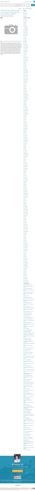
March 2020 (25, 106)
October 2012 (25, 212)
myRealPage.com (17, 485)
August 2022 (25, 76)
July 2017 (24, 144)
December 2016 (25, 153)
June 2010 (24, 253)
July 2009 (24, 269)
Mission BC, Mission (26, 404)
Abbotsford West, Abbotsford (27, 288)
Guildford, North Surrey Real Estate (28, 382)
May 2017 (24, 147)
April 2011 (24, 238)
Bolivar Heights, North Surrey (27, 302)
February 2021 (25, 91)
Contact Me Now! (17, 470)
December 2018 (25, 125)
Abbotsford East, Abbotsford (27, 284)
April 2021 (24, 88)
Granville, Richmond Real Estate (27, 375)
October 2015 (25, 166)
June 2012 (24, 218)
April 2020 (24, 104)
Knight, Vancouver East (26, 388)
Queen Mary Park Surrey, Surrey (27, 419)
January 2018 (25, 137)
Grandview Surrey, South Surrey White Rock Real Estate (27, 373)
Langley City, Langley (26, 391)
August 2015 (25, 169)
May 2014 (24, 185)
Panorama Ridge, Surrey (26, 417)
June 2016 (24, 159)
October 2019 (25, 112)
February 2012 (25, 224)
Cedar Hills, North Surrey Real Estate (28, 317)
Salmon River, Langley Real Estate (28, 431)
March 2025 (25, 42)
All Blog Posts (25, 11)
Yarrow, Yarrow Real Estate (27, 449)
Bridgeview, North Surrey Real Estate (28, 307)
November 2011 (25, 228)
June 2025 (24, 38)
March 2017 (25, 150)
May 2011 (24, 237)
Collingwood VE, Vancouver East (28, 334)
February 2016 (25, 163)
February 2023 (25, 69)
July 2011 (24, 234)
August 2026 (25, 20)
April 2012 (24, 221)
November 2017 (25, 140)
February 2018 (25, 135)
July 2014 (24, 182)
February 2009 (25, 277)
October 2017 (25, 141)
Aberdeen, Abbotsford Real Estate (28, 292)
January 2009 (25, 278)
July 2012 (24, 216)
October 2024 (25, 48)
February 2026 (25, 26)
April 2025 (24, 41)
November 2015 (25, 165)
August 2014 (25, 181)
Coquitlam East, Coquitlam (27, 338)
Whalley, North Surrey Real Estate (28, 441)
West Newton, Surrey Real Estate (28, 438)
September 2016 (25, 156)
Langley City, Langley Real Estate (28, 393)
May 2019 (24, 119)
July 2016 (24, 157)
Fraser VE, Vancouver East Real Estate (28, 369)
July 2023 (24, 63)
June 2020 (24, 103)
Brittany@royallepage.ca (17, 481)
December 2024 (25, 45)
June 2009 (24, 271)
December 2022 (25, 70)
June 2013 (24, 200)
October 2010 (25, 247)
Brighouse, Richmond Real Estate (28, 311)
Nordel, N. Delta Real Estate (27, 412)
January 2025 (25, 44)
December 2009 (25, 262)
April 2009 (24, 274)
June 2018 (24, 132)
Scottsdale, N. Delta (26, 432)
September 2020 (25, 98)
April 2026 (24, 25)
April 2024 (24, 56)
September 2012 (25, 213)
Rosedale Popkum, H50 (26, 427)
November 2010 (25, 246)
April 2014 (24, 187)
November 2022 (25, 72)
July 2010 (24, 252)
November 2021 (25, 79)
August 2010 (25, 250)
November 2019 (25, 110)
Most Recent (25, 19)
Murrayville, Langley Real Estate (27, 409)
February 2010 (25, 259)
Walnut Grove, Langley (26, 435)
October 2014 (25, 178)
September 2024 (25, 50)
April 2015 (24, 175)
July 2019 (24, 116)
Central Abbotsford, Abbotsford (28, 318)
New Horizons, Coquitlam (27, 411)
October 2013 (25, 194)
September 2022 (25, 75)
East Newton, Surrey (26, 350)
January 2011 (25, 243)
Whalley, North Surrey (26, 440)
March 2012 (25, 222)
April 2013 (24, 203)
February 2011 (25, 241)
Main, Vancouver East (26, 398)
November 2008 (25, 281)
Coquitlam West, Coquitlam (27, 339)
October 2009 (25, 265)
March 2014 (25, 188)
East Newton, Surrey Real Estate (28, 352)
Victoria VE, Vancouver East (27, 434)
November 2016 (25, 154)
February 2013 (25, 206)
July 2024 (24, 53)
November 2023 (25, 57)
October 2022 (25, 73)
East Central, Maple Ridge (27, 349)
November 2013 (25, 193)
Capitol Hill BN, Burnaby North (27, 314)
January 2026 (25, 28)
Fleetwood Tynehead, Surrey (27, 359)
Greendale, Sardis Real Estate (27, 379)
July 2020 (24, 101)
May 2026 (24, 23)
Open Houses (25, 14)
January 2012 (25, 225)
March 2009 (25, 275)
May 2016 (24, 160)
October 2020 (25, 97)
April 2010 (24, 256)
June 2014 (24, 184)
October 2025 (25, 32)
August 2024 (25, 51)
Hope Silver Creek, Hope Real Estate (28, 383)
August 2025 (25, 35)
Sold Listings (25, 16)
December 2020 (25, 94)
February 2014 (25, 190)
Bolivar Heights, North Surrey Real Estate (8, 16)
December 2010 (25, 244)
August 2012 (25, 215)
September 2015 (25, 168)
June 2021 (24, 85)
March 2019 (25, 122)
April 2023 (24, 66)
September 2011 (25, 231)
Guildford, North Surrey (26, 380)
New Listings (25, 13)
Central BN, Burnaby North (27, 322)
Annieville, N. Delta (26, 295)
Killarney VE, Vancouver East (27, 385)
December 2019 (25, 109)
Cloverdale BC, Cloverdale (27, 331)
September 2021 (25, 81)
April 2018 (24, 134)
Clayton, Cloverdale (26, 328)
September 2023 (25, 60)
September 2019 (25, 113)
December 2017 (25, 138)
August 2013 (25, 197)
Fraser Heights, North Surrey (27, 365)
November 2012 (25, 210)
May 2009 (24, 272)
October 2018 (25, 126)
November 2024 (25, 47)
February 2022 (25, 78)
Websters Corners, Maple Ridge (27, 437)
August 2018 (25, 129)
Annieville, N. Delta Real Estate (27, 297)
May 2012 (24, 219)
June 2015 (24, 172)
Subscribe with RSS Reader (28, 8)
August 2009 (25, 268)
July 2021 (24, 84)
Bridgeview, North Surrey (27, 306)
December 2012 (25, 209)
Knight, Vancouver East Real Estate (28, 390)
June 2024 (24, 54)
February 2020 (25, 107)
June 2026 (24, 22)
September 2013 (25, 196)
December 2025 (25, 29)
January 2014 (25, 191)
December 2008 (25, 280)
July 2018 (24, 131)
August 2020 (25, 100)
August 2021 (25, 82)
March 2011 (25, 240)
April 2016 (24, 162)
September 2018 (25, 128)
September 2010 (25, 249)
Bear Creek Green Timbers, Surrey (28, 298)
